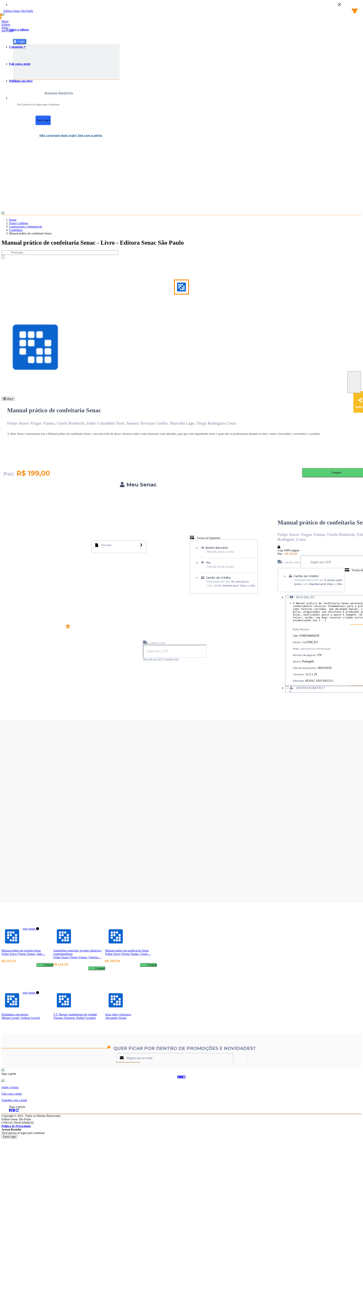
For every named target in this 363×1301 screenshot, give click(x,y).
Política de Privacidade (16, 1126)
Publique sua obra (21, 80)
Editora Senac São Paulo (8, 27)
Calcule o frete (157, 643)
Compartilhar (354, 382)
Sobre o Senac (10, 1087)
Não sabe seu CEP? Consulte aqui (161, 659)
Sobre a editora (19, 29)
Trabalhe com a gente (14, 1100)
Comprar (48, 964)
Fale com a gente (19, 63)
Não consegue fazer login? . (71, 135)
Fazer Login (43, 120)
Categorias (16, 46)
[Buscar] (3, 257)
